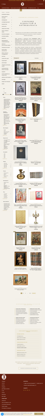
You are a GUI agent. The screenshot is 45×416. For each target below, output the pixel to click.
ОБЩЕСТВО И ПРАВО (5, 28)
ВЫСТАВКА (4, 396)
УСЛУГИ (3, 383)
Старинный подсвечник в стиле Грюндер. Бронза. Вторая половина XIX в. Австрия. (20, 184)
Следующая (33, 293)
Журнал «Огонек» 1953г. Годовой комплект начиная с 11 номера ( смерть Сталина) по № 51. (20, 141)
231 (30, 293)
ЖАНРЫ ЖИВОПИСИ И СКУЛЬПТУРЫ (6, 75)
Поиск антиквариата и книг (6, 402)
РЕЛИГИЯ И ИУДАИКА (5, 34)
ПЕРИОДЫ (3, 79)
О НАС (3, 390)
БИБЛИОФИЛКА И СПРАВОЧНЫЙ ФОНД (5, 41)
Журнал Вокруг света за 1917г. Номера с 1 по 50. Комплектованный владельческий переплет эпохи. (36, 141)
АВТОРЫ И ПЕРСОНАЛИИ (6, 77)
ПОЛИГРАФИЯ (4, 60)
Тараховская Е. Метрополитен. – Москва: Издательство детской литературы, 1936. (20, 120)
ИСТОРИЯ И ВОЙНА (5, 36)
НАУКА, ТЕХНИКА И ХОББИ (5, 31)
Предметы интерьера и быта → (21, 354)
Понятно (39, 413)
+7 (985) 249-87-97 (39, 383)
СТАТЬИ (3, 392)
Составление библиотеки (6, 404)
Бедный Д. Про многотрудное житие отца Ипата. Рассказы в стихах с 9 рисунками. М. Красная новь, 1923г (36, 98)
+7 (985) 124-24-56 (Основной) (29, 383)
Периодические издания (6, 47)
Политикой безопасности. (27, 414)
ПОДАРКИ (3, 71)
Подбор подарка (4, 406)
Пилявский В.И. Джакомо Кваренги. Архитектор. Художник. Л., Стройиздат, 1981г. (20, 163)
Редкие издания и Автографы (5, 17)
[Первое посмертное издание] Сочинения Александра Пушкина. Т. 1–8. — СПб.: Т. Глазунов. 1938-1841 (36, 269)
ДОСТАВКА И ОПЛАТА (5, 388)
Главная (3, 12)
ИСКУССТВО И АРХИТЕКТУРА (4, 50)
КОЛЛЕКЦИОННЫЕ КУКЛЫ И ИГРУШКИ (5, 69)
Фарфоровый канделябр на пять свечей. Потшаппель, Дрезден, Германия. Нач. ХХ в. (36, 227)
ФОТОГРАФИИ (4, 62)
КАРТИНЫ (3, 56)
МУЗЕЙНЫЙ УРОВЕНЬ (5, 14)
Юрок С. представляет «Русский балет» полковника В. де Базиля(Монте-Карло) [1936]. (20, 205)
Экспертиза (4, 400)
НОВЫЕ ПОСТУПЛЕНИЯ (6, 81)
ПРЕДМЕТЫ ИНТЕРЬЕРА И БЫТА (6, 66)
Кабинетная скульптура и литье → (22, 352)
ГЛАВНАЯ (3, 381)
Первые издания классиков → (21, 339)
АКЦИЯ (3, 83)
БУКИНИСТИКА (4, 24)
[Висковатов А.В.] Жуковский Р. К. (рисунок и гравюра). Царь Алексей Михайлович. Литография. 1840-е (20, 98)
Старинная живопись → (20, 344)
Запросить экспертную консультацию (28, 368)
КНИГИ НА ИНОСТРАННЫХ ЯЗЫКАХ (6, 45)
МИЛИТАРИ (4, 38)
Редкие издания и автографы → (21, 337)
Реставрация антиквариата (6, 408)
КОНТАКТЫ (4, 394)
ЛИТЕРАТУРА (4, 26)
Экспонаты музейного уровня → (22, 347)
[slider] (3, 94)
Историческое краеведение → (21, 355)
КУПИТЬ (3, 385)
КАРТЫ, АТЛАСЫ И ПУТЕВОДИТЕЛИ (5, 54)
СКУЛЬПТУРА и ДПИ (5, 58)
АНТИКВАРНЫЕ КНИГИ (6, 22)
